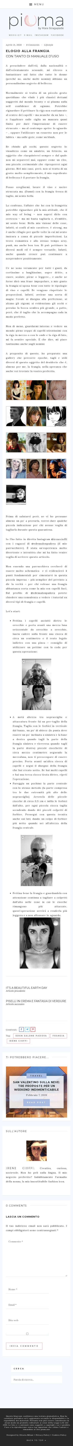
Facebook (57, 35)
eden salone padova (31, 1036)
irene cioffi (18, 1041)
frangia (59, 1036)
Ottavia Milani (26, 1435)
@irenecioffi (59, 539)
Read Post (36, 1102)
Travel (36, 1076)
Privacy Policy (43, 1435)
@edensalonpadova (43, 592)
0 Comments (33, 45)
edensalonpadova (45, 543)
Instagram (42, 35)
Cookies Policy (59, 1435)
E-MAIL (28, 35)
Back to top (36, 1440)
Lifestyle (48, 45)
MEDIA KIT (15, 35)
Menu (38, 4)
